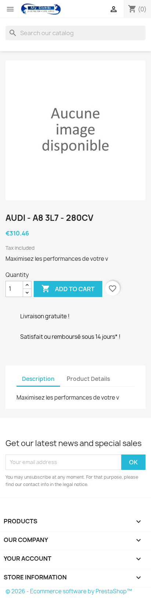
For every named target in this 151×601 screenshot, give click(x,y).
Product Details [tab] (88, 379)
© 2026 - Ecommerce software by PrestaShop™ (68, 591)
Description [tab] (38, 379)
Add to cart (68, 288)
